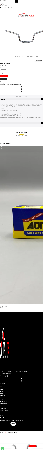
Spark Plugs (2, 399)
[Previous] (2, 225)
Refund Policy (2, 391)
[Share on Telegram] (21, 90)
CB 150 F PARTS (7, 84)
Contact (1, 393)
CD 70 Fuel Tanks (3, 413)
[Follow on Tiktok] (21, 381)
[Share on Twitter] (21, 87)
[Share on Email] (21, 91)
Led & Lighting (2, 405)
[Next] (41, 225)
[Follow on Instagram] (21, 380)
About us (1, 389)
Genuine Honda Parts (14, 84)
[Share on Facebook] (21, 86)
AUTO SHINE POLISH (3, 306)
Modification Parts (3, 403)
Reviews (25, 96)
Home (1, 8)
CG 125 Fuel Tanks (3, 412)
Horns (1, 406)
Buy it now (3, 78)
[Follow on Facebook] (21, 378)
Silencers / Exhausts (3, 401)
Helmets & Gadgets (3, 408)
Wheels (1, 398)
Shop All (19, 84)
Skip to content (3, 0)
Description (18, 96)
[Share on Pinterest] (21, 88)
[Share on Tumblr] (21, 89)
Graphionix (15, 432)
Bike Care (1, 415)
